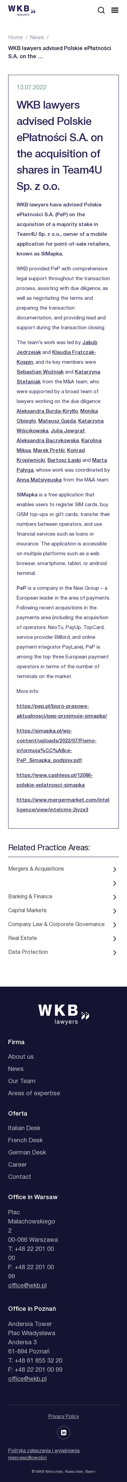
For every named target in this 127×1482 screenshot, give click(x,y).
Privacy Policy (63, 1417)
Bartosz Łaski (64, 460)
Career (17, 1165)
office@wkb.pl (27, 1286)
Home (15, 38)
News (37, 38)
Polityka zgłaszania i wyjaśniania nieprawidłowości (44, 1454)
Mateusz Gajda (57, 421)
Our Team (22, 1081)
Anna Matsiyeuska (39, 480)
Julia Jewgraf (68, 431)
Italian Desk (24, 1128)
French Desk (25, 1141)
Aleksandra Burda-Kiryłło (47, 411)
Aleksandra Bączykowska (48, 441)
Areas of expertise (34, 1094)
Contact (19, 1177)
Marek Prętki (49, 450)
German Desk (27, 1153)
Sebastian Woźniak (40, 372)
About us (21, 1057)
